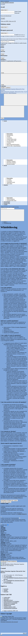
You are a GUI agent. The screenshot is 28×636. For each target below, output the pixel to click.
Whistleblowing (7, 605)
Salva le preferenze (12, 561)
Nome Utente (18, 11)
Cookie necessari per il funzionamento (10, 518)
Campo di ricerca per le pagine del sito (10, 207)
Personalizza (4, 500)
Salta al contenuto (5, 1)
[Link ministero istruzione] (7, 2)
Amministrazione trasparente (10, 608)
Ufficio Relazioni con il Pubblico (11, 601)
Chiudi (2, 50)
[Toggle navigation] (12, 111)
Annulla (2, 87)
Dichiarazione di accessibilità (10, 602)
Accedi (2, 4)
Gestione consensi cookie (10, 606)
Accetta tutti (6, 502)
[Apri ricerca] (15, 100)
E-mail (16, 34)
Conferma (8, 87)
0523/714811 (9, 576)
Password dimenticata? (6, 15)
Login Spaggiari (12, 40)
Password (17, 13)
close (2, 118)
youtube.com (4, 525)
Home (5, 221)
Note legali (6, 598)
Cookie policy (7, 597)
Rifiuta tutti (12, 500)
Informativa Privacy (8, 600)
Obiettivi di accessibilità (9, 604)
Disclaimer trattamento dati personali (9, 621)
